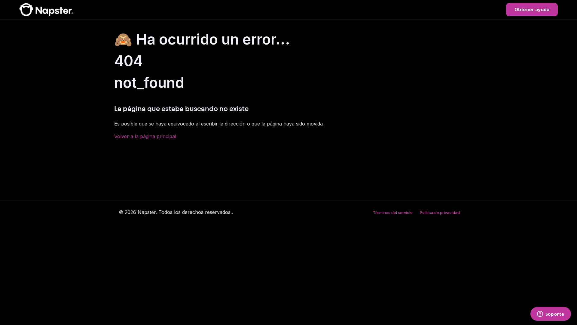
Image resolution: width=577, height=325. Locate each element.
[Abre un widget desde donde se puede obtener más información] (550, 314)
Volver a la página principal (145, 136)
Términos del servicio (393, 212)
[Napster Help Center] (46, 9)
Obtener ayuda (531, 9)
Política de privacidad (440, 212)
